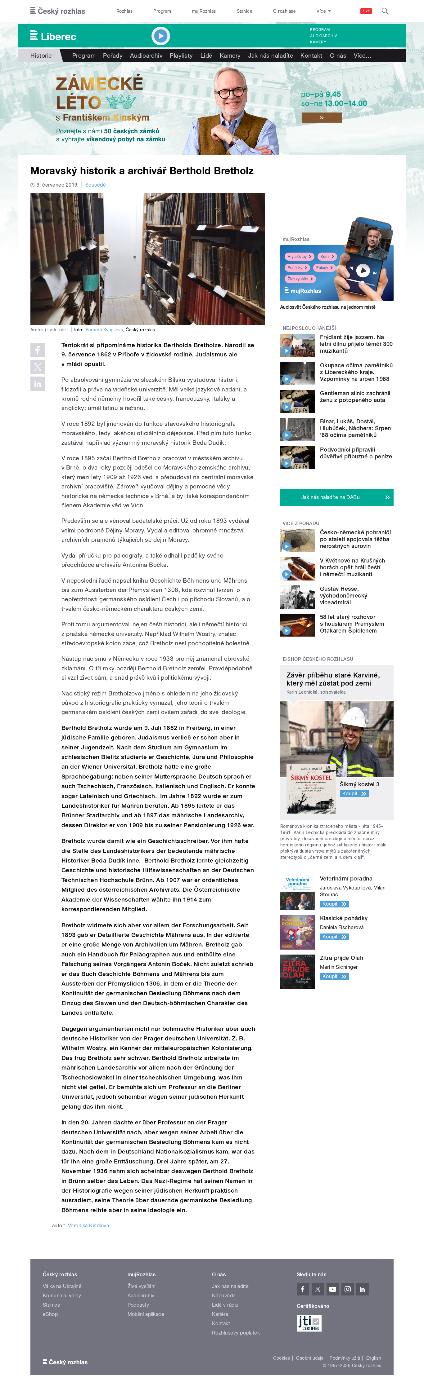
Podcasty (138, 1305)
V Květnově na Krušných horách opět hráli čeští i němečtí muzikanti (352, 567)
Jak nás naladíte (270, 55)
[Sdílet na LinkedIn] (37, 384)
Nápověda (224, 1296)
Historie (41, 55)
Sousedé (95, 185)
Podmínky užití (345, 1358)
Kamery (318, 42)
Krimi (325, 256)
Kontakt (311, 55)
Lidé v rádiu (225, 1305)
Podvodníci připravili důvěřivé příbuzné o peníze (356, 453)
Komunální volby (62, 1296)
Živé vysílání (298, 279)
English (373, 1358)
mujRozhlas (204, 11)
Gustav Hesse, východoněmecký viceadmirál (344, 595)
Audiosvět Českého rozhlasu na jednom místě (328, 307)
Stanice (244, 11)
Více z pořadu (301, 523)
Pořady (113, 55)
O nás (338, 55)
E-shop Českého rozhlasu (318, 659)
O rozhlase (284, 11)
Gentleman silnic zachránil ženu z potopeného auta (355, 396)
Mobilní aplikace (146, 1314)
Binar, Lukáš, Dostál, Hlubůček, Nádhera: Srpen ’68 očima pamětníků (355, 428)
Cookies (281, 1358)
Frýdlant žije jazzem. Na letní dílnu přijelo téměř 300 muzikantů (356, 344)
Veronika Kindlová (88, 1226)
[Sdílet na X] (37, 367)
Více (363, 55)
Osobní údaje (310, 1358)
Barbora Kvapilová (104, 329)
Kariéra (220, 1314)
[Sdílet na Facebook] (37, 350)
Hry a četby (297, 256)
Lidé (206, 55)
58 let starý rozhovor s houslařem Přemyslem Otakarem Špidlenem (352, 624)
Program (162, 11)
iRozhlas (124, 11)
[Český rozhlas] (57, 11)
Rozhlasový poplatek (236, 1333)
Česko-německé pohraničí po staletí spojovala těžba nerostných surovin (355, 539)
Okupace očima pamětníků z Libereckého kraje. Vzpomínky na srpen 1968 (356, 372)
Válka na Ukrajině (62, 1286)
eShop (50, 1314)
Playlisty (181, 55)
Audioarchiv (323, 36)
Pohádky (295, 268)
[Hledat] (385, 11)
